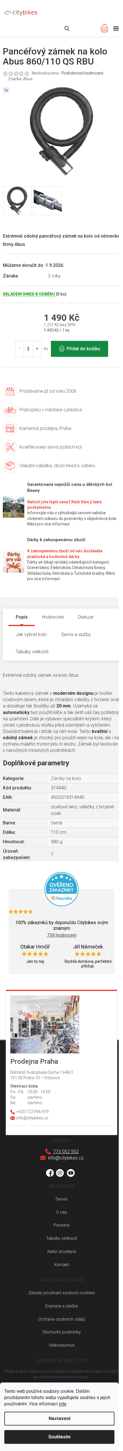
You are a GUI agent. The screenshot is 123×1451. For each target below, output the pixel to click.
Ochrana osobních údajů (61, 1319)
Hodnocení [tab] (53, 617)
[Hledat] (67, 28)
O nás (61, 1212)
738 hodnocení (61, 935)
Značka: (20, 79)
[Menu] (116, 28)
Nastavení (59, 1418)
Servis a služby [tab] (76, 634)
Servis (61, 1199)
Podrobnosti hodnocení (82, 73)
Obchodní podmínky (61, 1332)
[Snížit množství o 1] (19, 349)
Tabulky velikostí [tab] (32, 651)
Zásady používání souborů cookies (61, 1292)
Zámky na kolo (66, 778)
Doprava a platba (61, 1306)
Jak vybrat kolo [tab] (31, 634)
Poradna (61, 1225)
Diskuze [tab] (86, 617)
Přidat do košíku (83, 348)
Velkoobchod (61, 1345)
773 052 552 (66, 1151)
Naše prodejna (61, 1251)
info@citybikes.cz (66, 1158)
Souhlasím (59, 1437)
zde (62, 1404)
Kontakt (61, 1264)
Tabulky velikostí (61, 1238)
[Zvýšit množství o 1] (37, 349)
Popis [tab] (22, 617)
